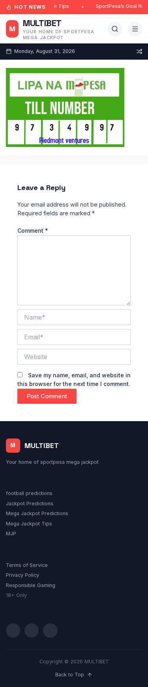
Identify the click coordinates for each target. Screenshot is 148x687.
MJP (11, 533)
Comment (32, 230)
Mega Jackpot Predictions (37, 513)
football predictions (29, 493)
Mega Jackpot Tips (29, 524)
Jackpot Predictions (29, 503)
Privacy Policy (22, 575)
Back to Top (69, 675)
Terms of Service (27, 565)
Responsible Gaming (30, 585)
